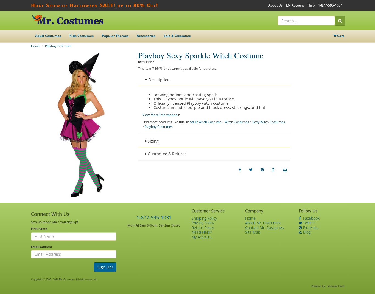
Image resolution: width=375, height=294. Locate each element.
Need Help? (202, 232)
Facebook (311, 218)
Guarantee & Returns (167, 153)
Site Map (252, 232)
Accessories (146, 35)
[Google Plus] (273, 170)
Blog (306, 232)
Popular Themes (115, 35)
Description (158, 79)
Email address (41, 247)
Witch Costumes (237, 122)
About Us (275, 5)
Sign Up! (105, 267)
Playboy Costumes (58, 46)
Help (311, 5)
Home (35, 46)
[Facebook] (240, 170)
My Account (295, 5)
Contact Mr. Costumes (264, 227)
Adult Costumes (48, 35)
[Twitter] (250, 170)
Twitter (308, 222)
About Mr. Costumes (263, 222)
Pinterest (310, 227)
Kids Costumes (81, 35)
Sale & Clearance (177, 35)
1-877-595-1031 (330, 5)
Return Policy (203, 227)
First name (39, 229)
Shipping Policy (204, 218)
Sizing (153, 141)
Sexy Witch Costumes (268, 122)
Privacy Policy (203, 222)
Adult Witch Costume (206, 122)
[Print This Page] (285, 170)
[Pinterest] (262, 170)
